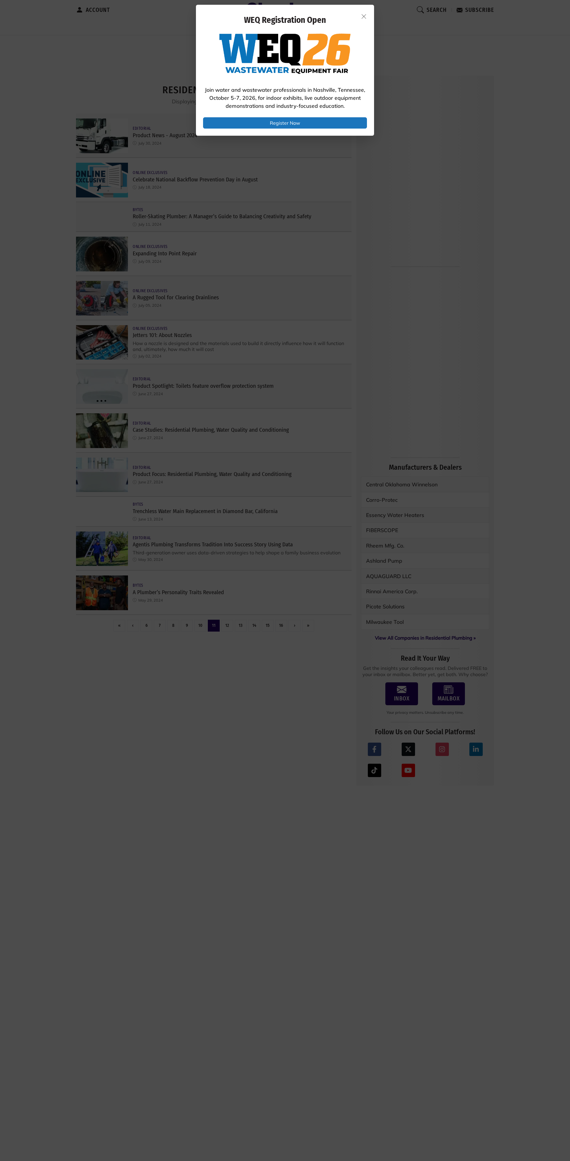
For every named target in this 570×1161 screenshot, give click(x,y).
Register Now (285, 123)
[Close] (364, 16)
